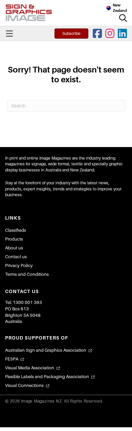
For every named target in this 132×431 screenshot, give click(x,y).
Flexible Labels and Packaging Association (47, 376)
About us (14, 247)
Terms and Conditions (27, 274)
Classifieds (15, 230)
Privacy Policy (19, 265)
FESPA (11, 359)
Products (14, 239)
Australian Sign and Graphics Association (45, 350)
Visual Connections (24, 385)
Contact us (16, 256)
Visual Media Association (29, 367)
